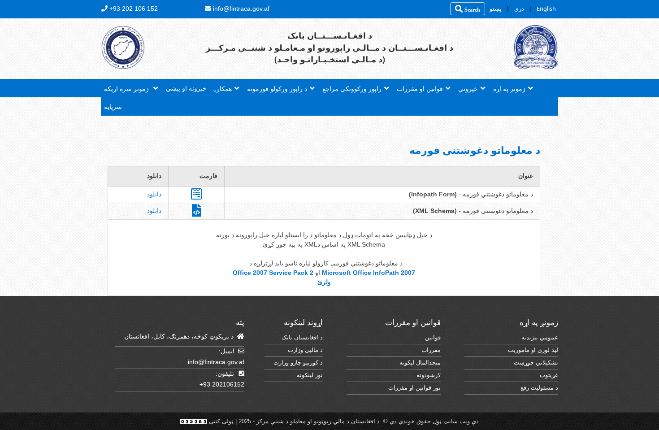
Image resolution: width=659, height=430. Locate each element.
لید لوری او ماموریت (533, 350)
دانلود (154, 194)
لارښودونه (428, 375)
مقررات (431, 350)
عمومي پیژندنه (539, 337)
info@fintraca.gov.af (216, 361)
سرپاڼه (113, 106)
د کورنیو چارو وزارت (298, 362)
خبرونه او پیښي (186, 88)
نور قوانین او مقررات (414, 387)
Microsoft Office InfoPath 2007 (368, 272)
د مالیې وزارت (305, 350)
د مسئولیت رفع (539, 387)
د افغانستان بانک (302, 337)
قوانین (433, 337)
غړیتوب (549, 375)
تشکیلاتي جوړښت (536, 362)
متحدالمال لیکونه (420, 362)
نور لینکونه (310, 375)
